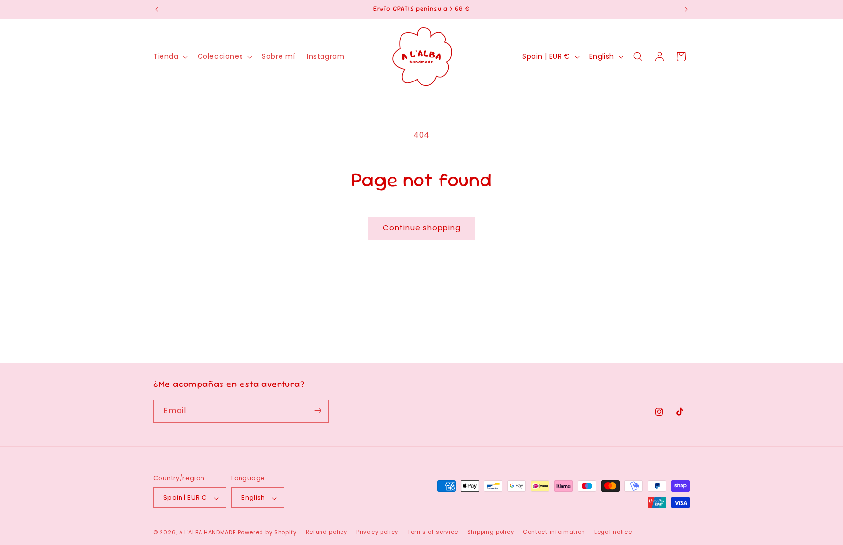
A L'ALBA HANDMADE (207, 532)
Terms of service (432, 532)
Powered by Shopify (267, 532)
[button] (169, 56)
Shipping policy (490, 532)
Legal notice (613, 532)
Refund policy (326, 532)
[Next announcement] (686, 9)
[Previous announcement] (156, 9)
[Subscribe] (317, 410)
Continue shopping (422, 227)
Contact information (554, 532)
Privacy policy (377, 532)
